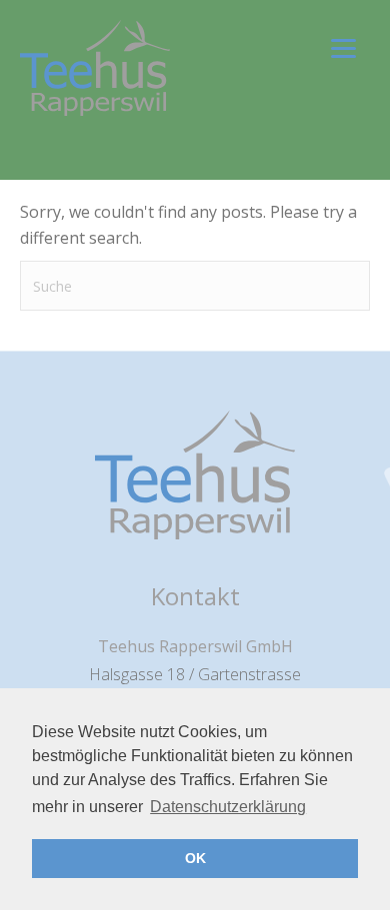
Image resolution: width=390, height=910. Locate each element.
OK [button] (195, 858)
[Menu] (343, 47)
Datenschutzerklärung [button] (228, 806)
